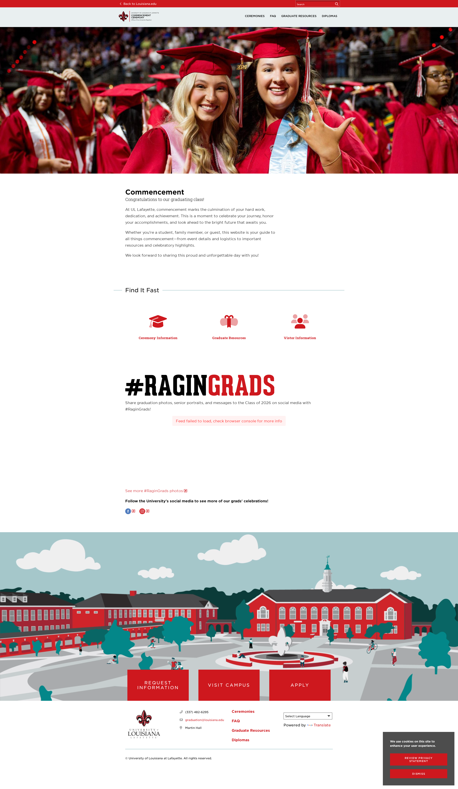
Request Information (158, 685)
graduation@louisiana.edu (204, 720)
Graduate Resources (298, 16)
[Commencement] (138, 16)
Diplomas (329, 16)
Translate (322, 725)
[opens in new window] (130, 511)
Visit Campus (229, 685)
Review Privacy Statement (419, 759)
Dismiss (418, 773)
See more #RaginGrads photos (154, 491)
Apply (300, 685)
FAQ (273, 16)
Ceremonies (255, 16)
